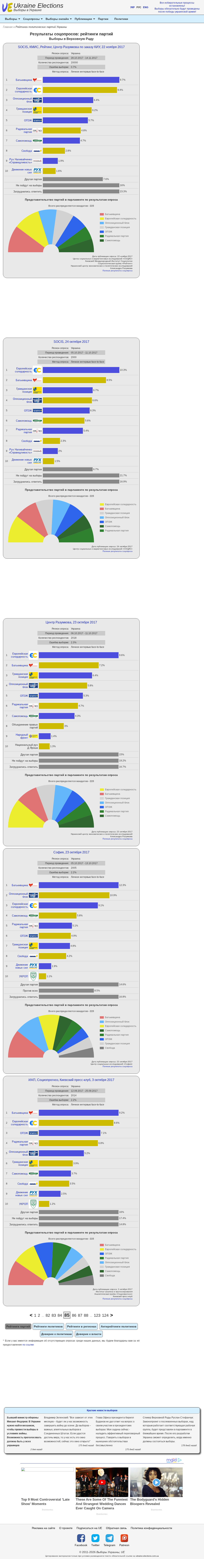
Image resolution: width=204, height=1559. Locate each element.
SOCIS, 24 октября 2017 (71, 341)
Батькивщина (24, 79)
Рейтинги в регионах (81, 1326)
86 (74, 1315)
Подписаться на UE (89, 1528)
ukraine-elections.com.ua (147, 1556)
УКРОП (23, 976)
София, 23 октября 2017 (71, 852)
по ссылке (28, 1344)
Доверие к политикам (56, 1334)
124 (105, 1315)
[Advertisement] (71, 308)
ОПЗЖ (28, 120)
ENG (145, 7)
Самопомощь (24, 140)
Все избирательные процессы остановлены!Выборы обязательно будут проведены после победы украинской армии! (177, 7)
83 (54, 1315)
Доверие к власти (88, 1334)
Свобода (27, 150)
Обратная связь (116, 1528)
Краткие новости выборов (102, 1410)
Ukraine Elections (38, 8)
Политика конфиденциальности (151, 1528)
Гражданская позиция (24, 110)
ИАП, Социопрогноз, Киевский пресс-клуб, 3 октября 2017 (71, 1080)
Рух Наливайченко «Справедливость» (20, 161)
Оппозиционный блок (22, 100)
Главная (8, 26)
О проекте (66, 1528)
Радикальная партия (24, 130)
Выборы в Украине (28, 10)
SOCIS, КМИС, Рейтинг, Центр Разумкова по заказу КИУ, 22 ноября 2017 (71, 47)
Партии (103, 18)
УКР (132, 7)
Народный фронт (22, 736)
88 (86, 1315)
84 (60, 1315)
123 (97, 1315)
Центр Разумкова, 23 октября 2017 (71, 622)
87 (80, 1315)
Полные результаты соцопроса (117, 270)
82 (48, 1315)
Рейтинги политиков (48, 1326)
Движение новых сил (22, 171)
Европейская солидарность (23, 90)
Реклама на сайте (43, 1528)
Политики (121, 18)
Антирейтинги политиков (118, 1326)
